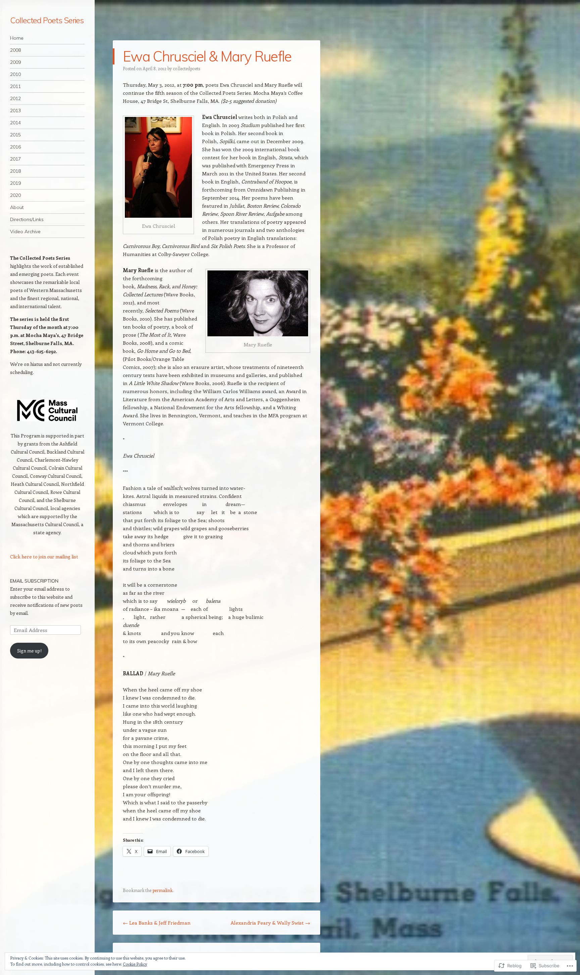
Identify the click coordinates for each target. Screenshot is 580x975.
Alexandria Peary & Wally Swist (270, 922)
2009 (15, 62)
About (16, 207)
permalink (162, 890)
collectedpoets (186, 68)
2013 (15, 111)
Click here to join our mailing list (44, 556)
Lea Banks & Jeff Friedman (157, 922)
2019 (15, 183)
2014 (15, 123)
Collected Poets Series (47, 20)
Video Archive (25, 231)
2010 (15, 74)
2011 (15, 86)
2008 (15, 50)
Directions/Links (27, 219)
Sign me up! (29, 650)
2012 (15, 98)
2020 (15, 195)
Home (16, 38)
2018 (15, 171)
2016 (15, 147)
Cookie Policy (135, 964)
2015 (15, 135)
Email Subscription (34, 581)
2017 (15, 159)
